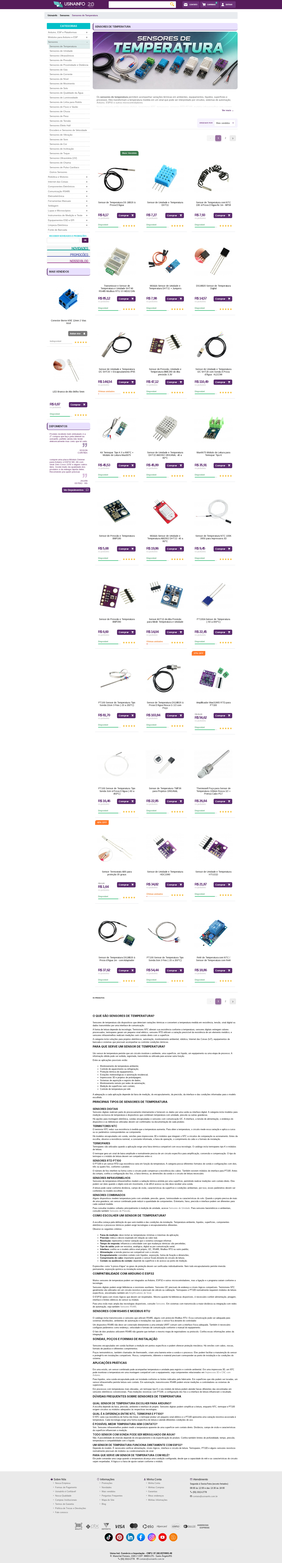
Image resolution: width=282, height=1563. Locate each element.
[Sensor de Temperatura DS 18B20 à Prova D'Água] (117, 178)
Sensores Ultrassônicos (62, 55)
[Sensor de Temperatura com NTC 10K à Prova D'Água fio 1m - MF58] (213, 178)
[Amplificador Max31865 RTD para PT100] (213, 678)
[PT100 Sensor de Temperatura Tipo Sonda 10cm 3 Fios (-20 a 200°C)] (117, 678)
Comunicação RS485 (67, 191)
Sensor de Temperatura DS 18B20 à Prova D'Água (116, 204)
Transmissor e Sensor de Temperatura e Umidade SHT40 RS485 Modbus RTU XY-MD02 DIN (117, 288)
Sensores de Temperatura (63, 46)
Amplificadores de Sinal (140, 1293)
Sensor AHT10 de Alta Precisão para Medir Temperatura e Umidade (165, 620)
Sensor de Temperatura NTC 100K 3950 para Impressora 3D (213, 537)
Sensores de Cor (58, 144)
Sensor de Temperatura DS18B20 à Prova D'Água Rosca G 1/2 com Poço (165, 705)
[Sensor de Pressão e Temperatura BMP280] (117, 595)
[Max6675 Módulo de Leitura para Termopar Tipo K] (213, 428)
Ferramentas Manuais (67, 201)
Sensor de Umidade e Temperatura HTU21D (213, 873)
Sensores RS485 (128, 1306)
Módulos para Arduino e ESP (67, 37)
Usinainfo (52, 15)
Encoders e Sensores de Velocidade (68, 130)
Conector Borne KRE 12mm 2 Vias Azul (68, 322)
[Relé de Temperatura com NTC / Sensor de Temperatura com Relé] (213, 933)
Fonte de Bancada (57, 230)
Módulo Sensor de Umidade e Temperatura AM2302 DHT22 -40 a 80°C (165, 539)
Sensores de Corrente (61, 74)
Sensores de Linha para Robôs (66, 102)
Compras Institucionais (66, 1500)
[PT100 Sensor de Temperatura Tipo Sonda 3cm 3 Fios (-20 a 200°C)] (165, 933)
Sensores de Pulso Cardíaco (64, 167)
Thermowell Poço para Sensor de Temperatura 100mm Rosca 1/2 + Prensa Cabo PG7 (213, 791)
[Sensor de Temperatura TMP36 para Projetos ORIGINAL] (165, 764)
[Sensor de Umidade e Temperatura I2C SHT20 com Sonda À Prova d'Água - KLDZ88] (213, 345)
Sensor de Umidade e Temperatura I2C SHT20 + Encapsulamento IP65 (117, 370)
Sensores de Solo (59, 88)
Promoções (106, 1483)
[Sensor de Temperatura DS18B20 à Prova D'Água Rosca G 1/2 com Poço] (165, 678)
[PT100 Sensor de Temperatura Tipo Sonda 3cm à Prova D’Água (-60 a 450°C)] (117, 764)
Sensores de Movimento (62, 83)
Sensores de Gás (59, 69)
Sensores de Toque (60, 153)
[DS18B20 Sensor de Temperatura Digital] (213, 261)
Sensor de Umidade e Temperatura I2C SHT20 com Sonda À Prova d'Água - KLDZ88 (213, 372)
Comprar (75, 404)
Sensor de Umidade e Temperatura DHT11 (165, 204)
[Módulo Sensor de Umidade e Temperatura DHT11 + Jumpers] (165, 261)
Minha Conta (154, 1479)
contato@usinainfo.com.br (205, 1496)
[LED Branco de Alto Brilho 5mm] (68, 370)
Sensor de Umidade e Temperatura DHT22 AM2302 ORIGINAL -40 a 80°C (165, 455)
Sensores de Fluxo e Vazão (64, 107)
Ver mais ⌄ (228, 110)
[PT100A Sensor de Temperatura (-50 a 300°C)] (213, 595)
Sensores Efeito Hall (60, 125)
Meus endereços (156, 1495)
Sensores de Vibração (61, 134)
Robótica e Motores (67, 177)
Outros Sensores (58, 172)
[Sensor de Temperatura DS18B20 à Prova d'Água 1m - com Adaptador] (117, 933)
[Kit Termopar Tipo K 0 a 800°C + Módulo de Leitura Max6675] (117, 428)
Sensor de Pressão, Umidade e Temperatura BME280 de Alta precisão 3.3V (165, 372)
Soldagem (67, 205)
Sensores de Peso (59, 116)
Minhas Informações (157, 1500)
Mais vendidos (108, 1491)
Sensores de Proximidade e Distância (69, 65)
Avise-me (75, 333)
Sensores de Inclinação (62, 148)
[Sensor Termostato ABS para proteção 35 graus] (117, 847)
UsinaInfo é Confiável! (65, 1491)
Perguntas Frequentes (112, 1495)
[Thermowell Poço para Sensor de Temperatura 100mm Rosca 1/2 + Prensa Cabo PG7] (213, 764)
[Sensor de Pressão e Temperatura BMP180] (117, 511)
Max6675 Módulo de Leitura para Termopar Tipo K (213, 454)
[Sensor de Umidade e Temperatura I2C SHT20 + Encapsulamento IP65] (117, 345)
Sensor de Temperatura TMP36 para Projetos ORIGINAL (165, 789)
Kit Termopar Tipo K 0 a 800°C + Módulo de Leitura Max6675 (116, 454)
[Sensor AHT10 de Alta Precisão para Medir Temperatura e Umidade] (165, 595)
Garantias (152, 1491)
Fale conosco (61, 1512)
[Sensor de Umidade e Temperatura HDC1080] (165, 847)
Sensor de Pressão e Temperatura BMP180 (117, 537)
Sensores (67, 42)
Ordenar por (206, 123)
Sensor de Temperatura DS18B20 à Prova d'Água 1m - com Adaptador (117, 959)
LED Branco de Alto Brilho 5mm (68, 391)
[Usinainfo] (73, 4)
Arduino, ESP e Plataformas (67, 32)
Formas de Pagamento (66, 1487)
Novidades (106, 1487)
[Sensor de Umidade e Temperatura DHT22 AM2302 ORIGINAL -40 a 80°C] (165, 428)
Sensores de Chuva (60, 111)
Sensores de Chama (60, 162)
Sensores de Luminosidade (64, 97)
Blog (103, 1504)
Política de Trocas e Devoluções (70, 1508)
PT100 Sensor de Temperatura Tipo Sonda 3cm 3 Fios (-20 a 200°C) (165, 959)
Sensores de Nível (59, 79)
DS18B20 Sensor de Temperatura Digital (213, 287)
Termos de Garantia (64, 1504)
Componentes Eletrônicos (67, 186)
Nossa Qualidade (63, 1495)
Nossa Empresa (62, 1483)
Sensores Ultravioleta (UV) (63, 158)
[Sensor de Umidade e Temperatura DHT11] (165, 178)
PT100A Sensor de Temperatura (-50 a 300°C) (213, 620)
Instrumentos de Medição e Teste (67, 215)
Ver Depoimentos (74, 490)
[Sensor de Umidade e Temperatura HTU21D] (213, 847)
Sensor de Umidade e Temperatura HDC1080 (165, 873)
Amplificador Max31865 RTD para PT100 (213, 704)
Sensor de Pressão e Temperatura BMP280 (117, 620)
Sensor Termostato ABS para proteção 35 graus (117, 873)
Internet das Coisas (67, 181)
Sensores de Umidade (61, 51)
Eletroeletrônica (67, 196)
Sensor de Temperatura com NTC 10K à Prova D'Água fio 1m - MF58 (213, 204)
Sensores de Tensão (60, 121)
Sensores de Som (59, 139)
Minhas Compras (156, 1487)
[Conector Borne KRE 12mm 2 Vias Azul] (68, 299)
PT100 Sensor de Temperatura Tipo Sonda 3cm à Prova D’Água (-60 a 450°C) (116, 791)
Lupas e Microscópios (67, 210)
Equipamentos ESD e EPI (67, 220)
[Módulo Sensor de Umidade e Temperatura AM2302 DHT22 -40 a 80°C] (165, 511)
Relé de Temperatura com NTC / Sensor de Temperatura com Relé (213, 959)
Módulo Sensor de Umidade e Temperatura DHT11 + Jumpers (165, 287)
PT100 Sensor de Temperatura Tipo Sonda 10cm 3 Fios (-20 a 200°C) (116, 704)
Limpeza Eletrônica (67, 225)
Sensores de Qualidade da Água (66, 93)
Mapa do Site (107, 1500)
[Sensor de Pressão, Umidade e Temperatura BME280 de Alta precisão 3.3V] (165, 345)
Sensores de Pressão (61, 60)
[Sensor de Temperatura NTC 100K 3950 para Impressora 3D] (213, 511)
